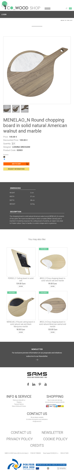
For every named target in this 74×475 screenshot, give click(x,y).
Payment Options (19, 404)
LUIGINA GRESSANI (21, 147)
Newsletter (52, 433)
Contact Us (21, 433)
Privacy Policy (19, 439)
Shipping (19, 402)
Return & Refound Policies (19, 406)
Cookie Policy (55, 439)
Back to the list (67, 20)
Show (21, 286)
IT (66, 8)
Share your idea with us (19, 400)
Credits (37, 446)
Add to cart (16, 164)
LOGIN (3, 14)
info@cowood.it (37, 421)
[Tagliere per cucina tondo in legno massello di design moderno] (24, 108)
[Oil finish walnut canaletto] (4, 157)
